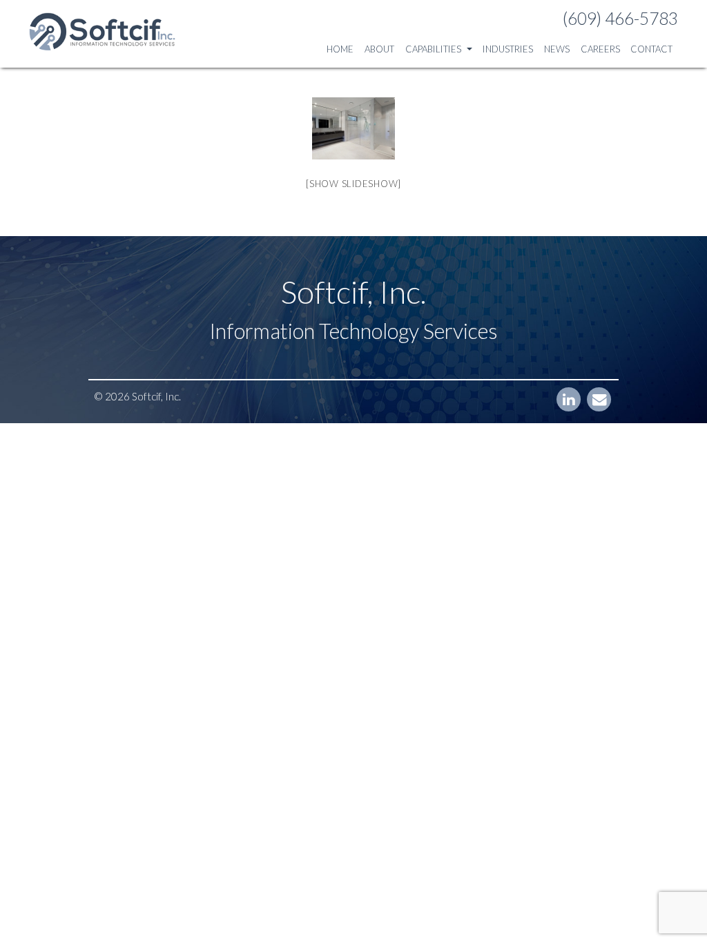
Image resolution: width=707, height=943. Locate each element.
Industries (508, 49)
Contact (651, 49)
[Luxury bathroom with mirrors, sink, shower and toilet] (353, 128)
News (557, 49)
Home (340, 49)
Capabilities (434, 49)
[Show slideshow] (353, 183)
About (379, 49)
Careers (600, 49)
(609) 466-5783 (620, 18)
